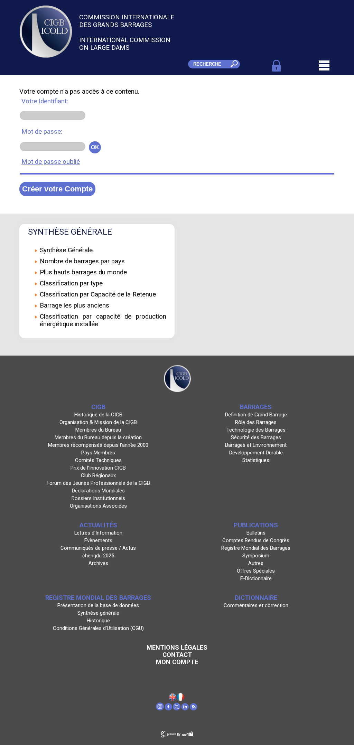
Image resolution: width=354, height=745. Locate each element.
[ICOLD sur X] (177, 708)
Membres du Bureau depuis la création (98, 437)
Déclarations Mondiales (98, 491)
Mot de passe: (41, 131)
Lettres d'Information (98, 533)
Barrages (256, 407)
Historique (98, 620)
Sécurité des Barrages (256, 437)
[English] (173, 698)
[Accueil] (181, 698)
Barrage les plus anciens (74, 305)
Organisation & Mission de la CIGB (98, 422)
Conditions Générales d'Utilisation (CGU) (98, 628)
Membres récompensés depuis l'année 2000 (98, 445)
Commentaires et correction (256, 605)
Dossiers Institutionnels (98, 498)
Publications (256, 525)
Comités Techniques (98, 460)
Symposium (255, 556)
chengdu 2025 (98, 556)
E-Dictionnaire (256, 578)
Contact (177, 654)
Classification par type (71, 283)
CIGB (98, 407)
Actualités (98, 525)
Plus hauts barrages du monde (83, 272)
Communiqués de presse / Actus (98, 548)
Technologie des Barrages (256, 430)
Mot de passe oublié (50, 162)
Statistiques (255, 460)
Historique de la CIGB (98, 415)
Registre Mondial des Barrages (255, 548)
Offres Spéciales (256, 571)
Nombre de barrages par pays (82, 261)
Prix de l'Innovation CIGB (98, 468)
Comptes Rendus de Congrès (255, 540)
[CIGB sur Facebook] (169, 708)
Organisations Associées (98, 506)
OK (95, 147)
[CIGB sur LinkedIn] (185, 708)
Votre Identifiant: (44, 101)
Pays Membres (98, 453)
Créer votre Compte (57, 189)
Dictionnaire (256, 597)
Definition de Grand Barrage (256, 415)
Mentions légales (177, 647)
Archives (98, 563)
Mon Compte (177, 662)
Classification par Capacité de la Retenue (98, 294)
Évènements (98, 540)
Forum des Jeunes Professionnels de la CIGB (98, 483)
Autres (255, 563)
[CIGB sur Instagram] (160, 708)
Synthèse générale (98, 613)
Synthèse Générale (66, 250)
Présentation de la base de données (98, 605)
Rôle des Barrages (256, 422)
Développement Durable (256, 453)
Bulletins (256, 533)
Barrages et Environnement (256, 445)
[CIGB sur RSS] (193, 708)
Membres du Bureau (98, 430)
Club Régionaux (98, 475)
